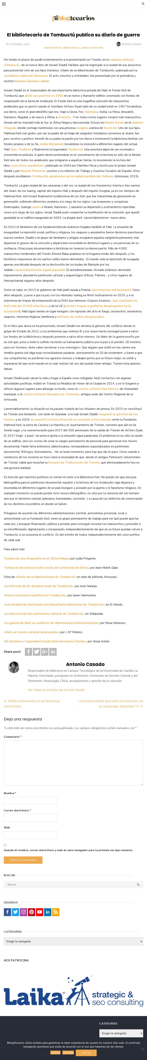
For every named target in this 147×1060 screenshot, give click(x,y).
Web (7, 827)
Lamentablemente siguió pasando (39, 270)
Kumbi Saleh (114, 122)
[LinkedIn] (52, 652)
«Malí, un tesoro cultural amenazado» (31, 632)
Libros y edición (92, 47)
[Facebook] (28, 652)
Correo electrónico (17, 810)
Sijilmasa (91, 112)
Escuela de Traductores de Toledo (74, 462)
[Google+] (44, 652)
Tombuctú (75, 149)
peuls (37, 207)
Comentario (13, 737)
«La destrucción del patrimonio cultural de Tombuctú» (44, 614)
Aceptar (55, 1052)
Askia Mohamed (51, 144)
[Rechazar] (142, 1049)
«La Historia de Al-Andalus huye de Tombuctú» (39, 586)
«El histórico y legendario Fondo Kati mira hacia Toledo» (45, 641)
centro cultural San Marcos (98, 389)
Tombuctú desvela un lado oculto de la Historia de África (46, 568)
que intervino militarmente (111, 290)
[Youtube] (39, 912)
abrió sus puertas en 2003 (44, 96)
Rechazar (68, 1052)
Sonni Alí (110, 128)
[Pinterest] (31, 912)
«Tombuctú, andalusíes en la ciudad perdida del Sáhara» (72, 176)
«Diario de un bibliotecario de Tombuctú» (46, 577)
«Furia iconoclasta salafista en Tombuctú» (35, 595)
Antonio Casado (131, 44)
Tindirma (24, 149)
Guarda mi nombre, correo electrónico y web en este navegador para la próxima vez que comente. (68, 850)
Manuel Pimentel (33, 171)
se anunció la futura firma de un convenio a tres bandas (70, 419)
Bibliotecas (71, 47)
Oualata (64, 117)
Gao (14, 149)
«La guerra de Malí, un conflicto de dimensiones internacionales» (51, 623)
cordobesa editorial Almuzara (26, 76)
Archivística (53, 47)
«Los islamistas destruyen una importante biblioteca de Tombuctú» (54, 604)
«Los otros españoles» (27, 165)
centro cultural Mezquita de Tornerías (51, 394)
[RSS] (55, 912)
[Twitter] (36, 652)
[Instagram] (23, 912)
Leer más (86, 1053)
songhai (82, 128)
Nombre (10, 793)
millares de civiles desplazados (80, 317)
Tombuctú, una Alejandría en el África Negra (36, 558)
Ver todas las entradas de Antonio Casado (56, 690)
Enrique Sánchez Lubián (32, 81)
